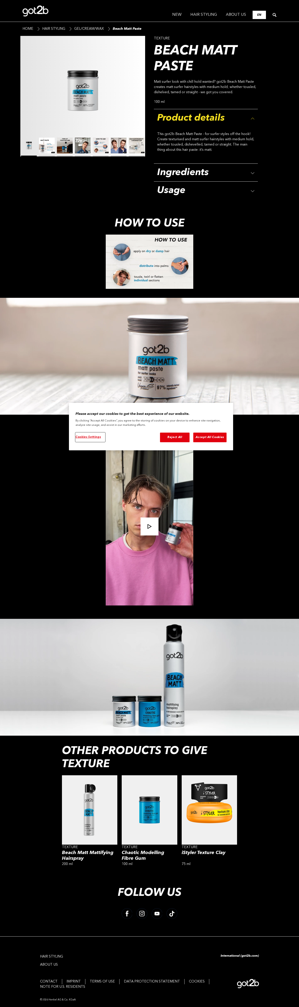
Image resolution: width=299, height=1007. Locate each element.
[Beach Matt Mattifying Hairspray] (89, 822)
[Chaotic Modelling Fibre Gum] (149, 822)
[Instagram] (142, 913)
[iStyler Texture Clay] (209, 822)
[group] (82, 100)
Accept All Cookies (210, 437)
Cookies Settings (88, 437)
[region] (151, 427)
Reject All (174, 437)
